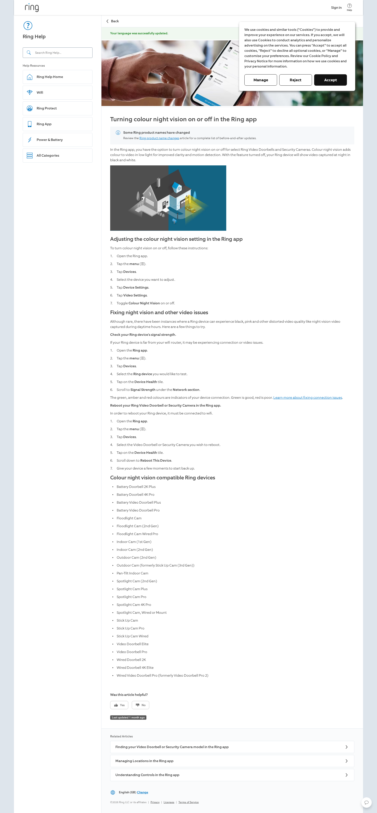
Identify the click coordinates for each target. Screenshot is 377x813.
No (144, 705)
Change (142, 792)
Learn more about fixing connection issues (307, 397)
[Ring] (32, 7)
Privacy (155, 802)
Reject (296, 80)
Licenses (169, 802)
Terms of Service (188, 802)
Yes (122, 705)
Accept (330, 80)
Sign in (336, 7)
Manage (261, 80)
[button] (366, 802)
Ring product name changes (159, 138)
